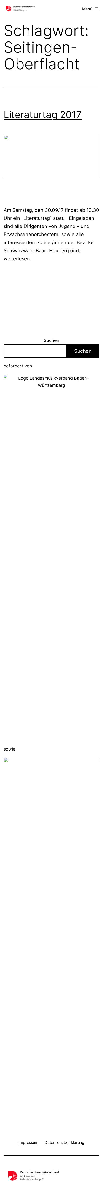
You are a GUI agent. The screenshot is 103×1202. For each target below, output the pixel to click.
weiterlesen (17, 259)
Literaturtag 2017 (43, 114)
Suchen (51, 340)
